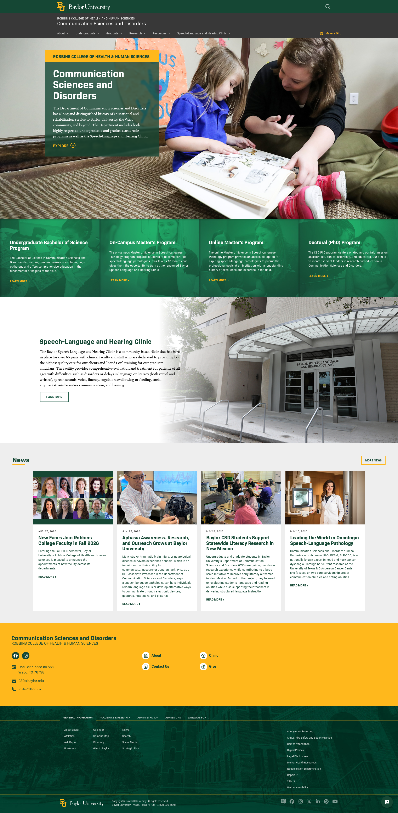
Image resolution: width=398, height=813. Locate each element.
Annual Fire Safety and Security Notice (309, 737)
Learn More (54, 396)
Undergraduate (86, 33)
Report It (292, 775)
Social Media (129, 742)
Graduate (112, 33)
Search (126, 736)
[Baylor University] (83, 6)
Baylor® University (136, 801)
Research (135, 33)
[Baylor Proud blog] (282, 803)
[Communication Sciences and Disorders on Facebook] (15, 656)
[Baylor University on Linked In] (317, 803)
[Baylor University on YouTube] (334, 803)
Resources (159, 33)
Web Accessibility (297, 787)
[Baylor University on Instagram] (300, 803)
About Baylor (71, 729)
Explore (61, 145)
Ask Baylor (70, 742)
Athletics (69, 736)
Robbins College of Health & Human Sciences (54, 643)
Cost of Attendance (298, 743)
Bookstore (70, 748)
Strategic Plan (130, 748)
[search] (328, 6)
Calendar (98, 729)
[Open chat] (387, 802)
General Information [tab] (78, 717)
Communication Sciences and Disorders (101, 23)
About (61, 33)
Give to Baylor (101, 748)
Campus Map (101, 736)
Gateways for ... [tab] (198, 717)
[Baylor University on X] (308, 803)
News (125, 729)
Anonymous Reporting (300, 731)
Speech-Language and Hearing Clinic (202, 33)
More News (373, 460)
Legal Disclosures (297, 756)
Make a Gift (333, 33)
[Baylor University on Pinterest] (325, 803)
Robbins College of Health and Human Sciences (96, 18)
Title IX (291, 781)
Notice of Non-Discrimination (304, 768)
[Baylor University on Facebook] (291, 803)
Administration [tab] (148, 717)
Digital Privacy (295, 750)
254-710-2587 (30, 688)
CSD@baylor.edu (31, 680)
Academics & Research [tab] (115, 717)
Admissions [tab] (173, 717)
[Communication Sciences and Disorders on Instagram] (26, 656)
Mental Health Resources (302, 762)
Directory (98, 742)
